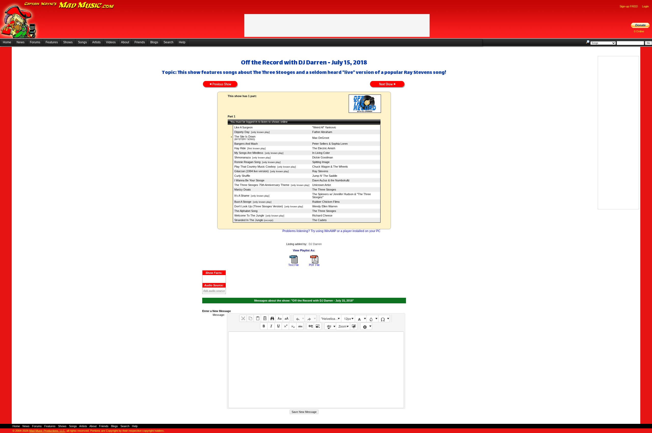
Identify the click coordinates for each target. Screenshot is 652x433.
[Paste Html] (264, 318)
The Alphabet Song (245, 210)
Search (168, 42)
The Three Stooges (324, 189)
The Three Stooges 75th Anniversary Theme (261, 184)
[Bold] (263, 326)
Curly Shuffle (242, 175)
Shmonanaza (242, 157)
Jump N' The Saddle (324, 175)
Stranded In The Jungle (248, 220)
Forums (35, 42)
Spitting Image (321, 162)
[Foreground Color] (360, 318)
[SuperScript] (285, 326)
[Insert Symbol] (384, 318)
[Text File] (294, 262)
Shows (68, 42)
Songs (82, 42)
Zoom (342, 326)
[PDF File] (314, 262)
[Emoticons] (366, 326)
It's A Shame (241, 195)
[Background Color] (372, 318)
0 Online (639, 31)
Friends (139, 42)
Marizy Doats (242, 189)
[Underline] (278, 326)
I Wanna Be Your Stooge (249, 180)
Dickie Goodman (322, 157)
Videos (111, 42)
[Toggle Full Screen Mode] (353, 326)
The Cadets (319, 220)
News (20, 42)
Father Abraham (322, 131)
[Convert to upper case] (286, 318)
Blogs (154, 42)
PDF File (314, 264)
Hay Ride (240, 148)
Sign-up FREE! (629, 6)
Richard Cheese (322, 215)
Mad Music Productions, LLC (47, 430)
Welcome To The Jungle (249, 215)
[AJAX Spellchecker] (330, 326)
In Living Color (321, 152)
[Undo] (299, 318)
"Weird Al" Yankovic (324, 127)
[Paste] (257, 318)
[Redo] (310, 318)
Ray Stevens (320, 171)
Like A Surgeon (243, 127)
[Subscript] (292, 326)
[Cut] (242, 318)
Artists (96, 42)
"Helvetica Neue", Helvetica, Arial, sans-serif (331, 318)
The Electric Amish (323, 148)
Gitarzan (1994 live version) (251, 171)
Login (645, 6)
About (125, 42)
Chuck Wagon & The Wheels (330, 166)
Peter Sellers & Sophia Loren (330, 143)
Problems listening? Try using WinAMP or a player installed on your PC (331, 231)
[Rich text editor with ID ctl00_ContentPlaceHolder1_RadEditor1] (315, 370)
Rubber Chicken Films (326, 201)
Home (7, 42)
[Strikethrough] (299, 326)
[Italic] (270, 326)
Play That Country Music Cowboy (255, 166)
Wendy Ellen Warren (324, 206)
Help (182, 42)
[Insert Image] (317, 326)
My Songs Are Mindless (248, 152)
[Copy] (250, 318)
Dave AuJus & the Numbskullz (331, 180)
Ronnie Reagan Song (247, 162)
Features (52, 42)
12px (347, 318)
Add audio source (214, 290)
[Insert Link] (310, 326)
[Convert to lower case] (279, 318)
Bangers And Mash (246, 143)
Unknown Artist (321, 184)
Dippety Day (242, 131)
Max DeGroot (320, 137)
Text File (293, 264)
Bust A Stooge (242, 201)
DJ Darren (315, 244)
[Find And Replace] (271, 318)
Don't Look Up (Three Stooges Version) (258, 206)
